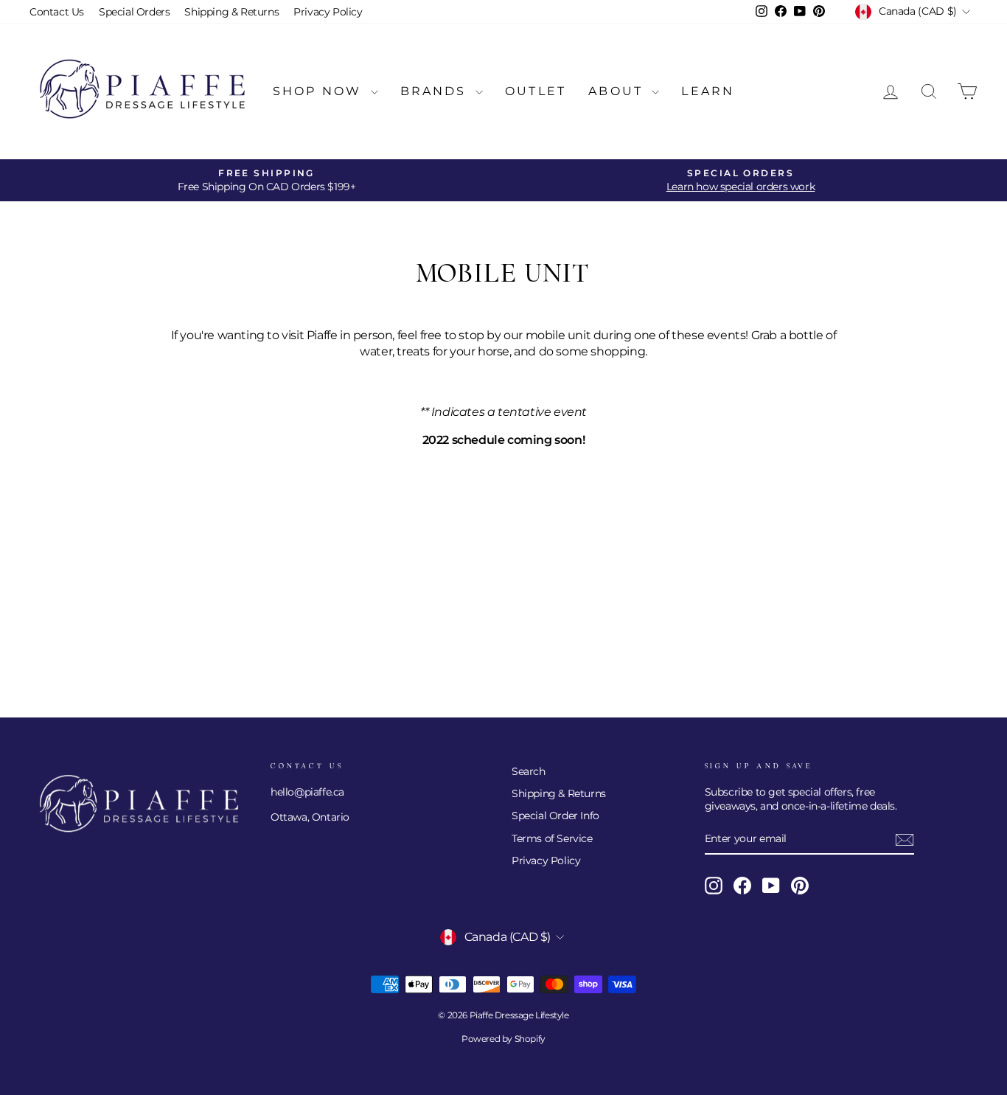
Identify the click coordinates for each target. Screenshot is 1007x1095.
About (618, 91)
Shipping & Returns (231, 12)
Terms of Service (552, 838)
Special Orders (134, 12)
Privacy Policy (327, 12)
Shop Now (320, 91)
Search (529, 771)
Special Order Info (555, 815)
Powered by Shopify (503, 1038)
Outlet (535, 91)
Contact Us (56, 12)
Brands (436, 91)
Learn (707, 91)
